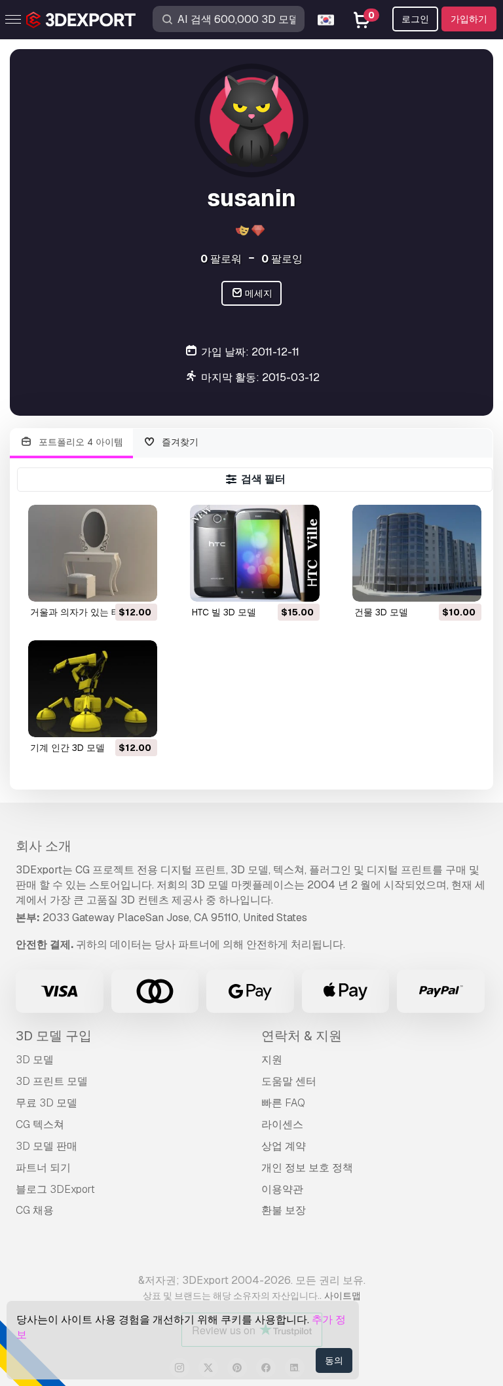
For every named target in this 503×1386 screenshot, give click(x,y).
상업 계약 (283, 1146)
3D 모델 (35, 1060)
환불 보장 (283, 1210)
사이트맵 (342, 1296)
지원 (271, 1060)
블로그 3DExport (55, 1189)
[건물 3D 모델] (416, 553)
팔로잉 (282, 259)
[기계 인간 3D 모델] (92, 688)
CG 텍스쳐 (40, 1124)
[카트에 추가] (111, 583)
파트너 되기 (43, 1168)
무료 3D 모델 (46, 1103)
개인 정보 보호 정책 (307, 1168)
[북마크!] (138, 583)
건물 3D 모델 (381, 612)
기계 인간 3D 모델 (67, 748)
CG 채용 (35, 1210)
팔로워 (221, 259)
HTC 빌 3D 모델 (224, 612)
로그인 (415, 19)
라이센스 (282, 1124)
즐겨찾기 (178, 442)
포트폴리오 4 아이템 (79, 442)
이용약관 (282, 1189)
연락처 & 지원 (301, 1035)
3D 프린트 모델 (52, 1081)
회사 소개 (43, 845)
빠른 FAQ (283, 1103)
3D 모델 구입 (54, 1035)
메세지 (257, 293)
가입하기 (469, 19)
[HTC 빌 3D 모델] (254, 553)
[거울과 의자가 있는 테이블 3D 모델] (92, 553)
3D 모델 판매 (46, 1146)
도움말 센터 (288, 1081)
